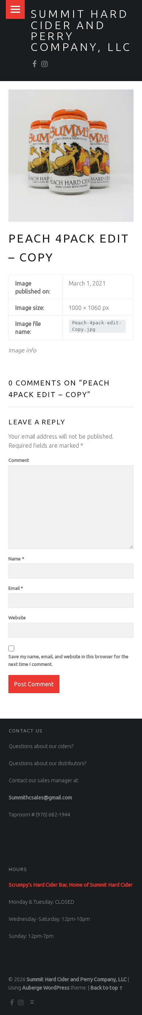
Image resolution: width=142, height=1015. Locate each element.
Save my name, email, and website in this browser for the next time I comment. (68, 660)
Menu (15, 9)
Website (17, 617)
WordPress (56, 988)
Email (15, 588)
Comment (18, 460)
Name (16, 558)
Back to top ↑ (106, 988)
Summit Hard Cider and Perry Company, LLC (81, 30)
